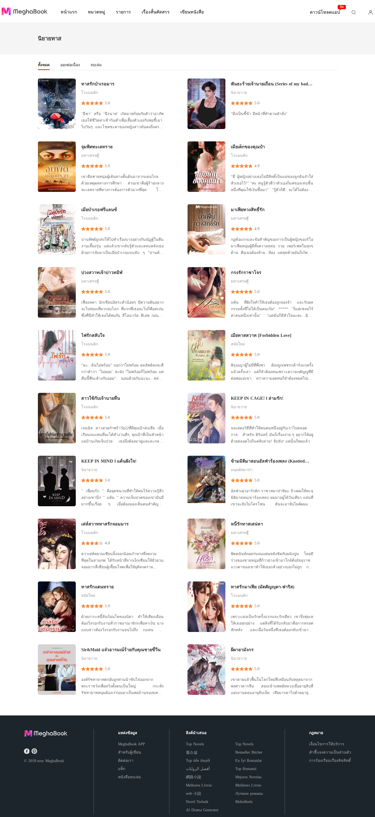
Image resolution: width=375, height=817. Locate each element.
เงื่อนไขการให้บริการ (326, 744)
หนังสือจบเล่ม (129, 777)
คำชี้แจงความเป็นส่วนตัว (330, 752)
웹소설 (191, 752)
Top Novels (195, 744)
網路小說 (193, 777)
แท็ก (121, 769)
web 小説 (193, 793)
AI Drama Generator (202, 810)
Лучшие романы (249, 793)
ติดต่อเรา (125, 761)
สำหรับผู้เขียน (129, 752)
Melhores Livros (199, 785)
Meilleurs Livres (248, 785)
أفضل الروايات (198, 769)
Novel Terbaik (197, 802)
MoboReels (244, 802)
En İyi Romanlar (248, 761)
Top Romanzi (245, 769)
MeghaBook (54, 761)
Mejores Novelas (248, 777)
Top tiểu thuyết (198, 761)
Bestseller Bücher (248, 752)
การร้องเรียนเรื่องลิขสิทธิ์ (330, 761)
